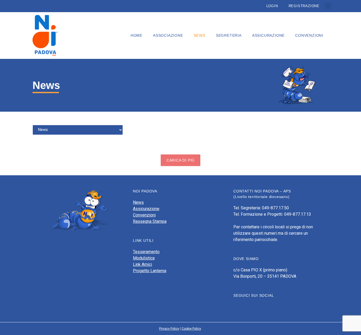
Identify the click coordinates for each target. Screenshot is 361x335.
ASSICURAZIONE (268, 35)
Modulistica (144, 258)
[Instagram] (254, 306)
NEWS (199, 35)
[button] (328, 6)
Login (272, 6)
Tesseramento (146, 251)
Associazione (168, 35)
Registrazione (304, 6)
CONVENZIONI (309, 35)
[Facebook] (236, 306)
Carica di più (180, 160)
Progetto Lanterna (149, 270)
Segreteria (229, 35)
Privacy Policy (169, 329)
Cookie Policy (191, 329)
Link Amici (142, 264)
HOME (136, 35)
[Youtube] (245, 306)
